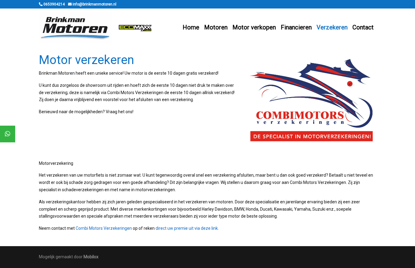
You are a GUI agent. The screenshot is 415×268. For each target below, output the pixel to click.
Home (191, 27)
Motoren (216, 27)
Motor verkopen (254, 27)
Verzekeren (332, 27)
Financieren (296, 27)
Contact (363, 27)
